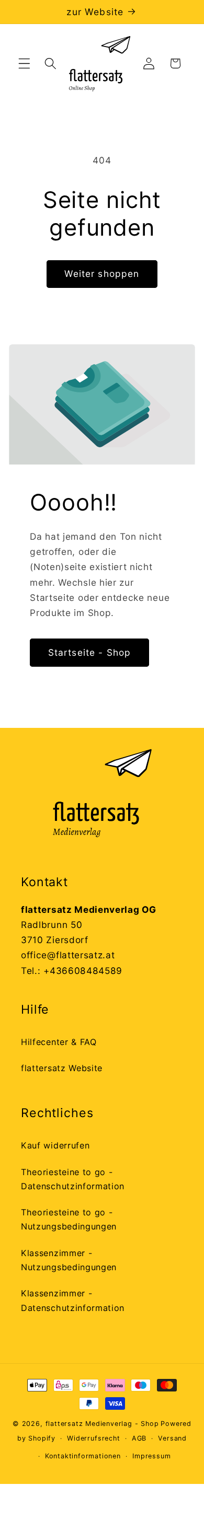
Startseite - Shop (89, 652)
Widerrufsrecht (93, 1438)
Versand (172, 1438)
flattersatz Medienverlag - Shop (102, 1424)
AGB (139, 1438)
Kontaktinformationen (83, 1456)
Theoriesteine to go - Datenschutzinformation (72, 1179)
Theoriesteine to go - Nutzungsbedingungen (69, 1219)
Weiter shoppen (101, 273)
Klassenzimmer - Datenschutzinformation (72, 1300)
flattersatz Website (62, 1068)
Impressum (151, 1456)
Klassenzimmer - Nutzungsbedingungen (69, 1260)
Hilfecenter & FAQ (59, 1042)
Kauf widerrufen (55, 1145)
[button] (24, 63)
